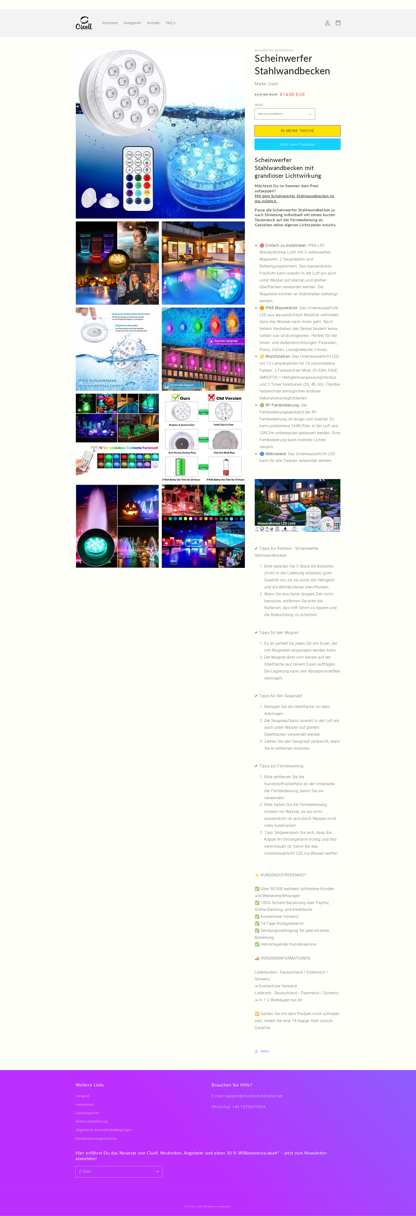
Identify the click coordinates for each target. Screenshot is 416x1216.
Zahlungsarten (87, 1113)
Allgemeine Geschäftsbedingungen (104, 1130)
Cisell (198, 1206)
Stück (259, 105)
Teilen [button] (265, 1051)
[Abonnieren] (157, 1171)
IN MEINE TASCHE (297, 131)
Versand (82, 1096)
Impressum (85, 1104)
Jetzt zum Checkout (298, 144)
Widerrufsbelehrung (92, 1121)
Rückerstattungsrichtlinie (96, 1138)
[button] (317, 23)
